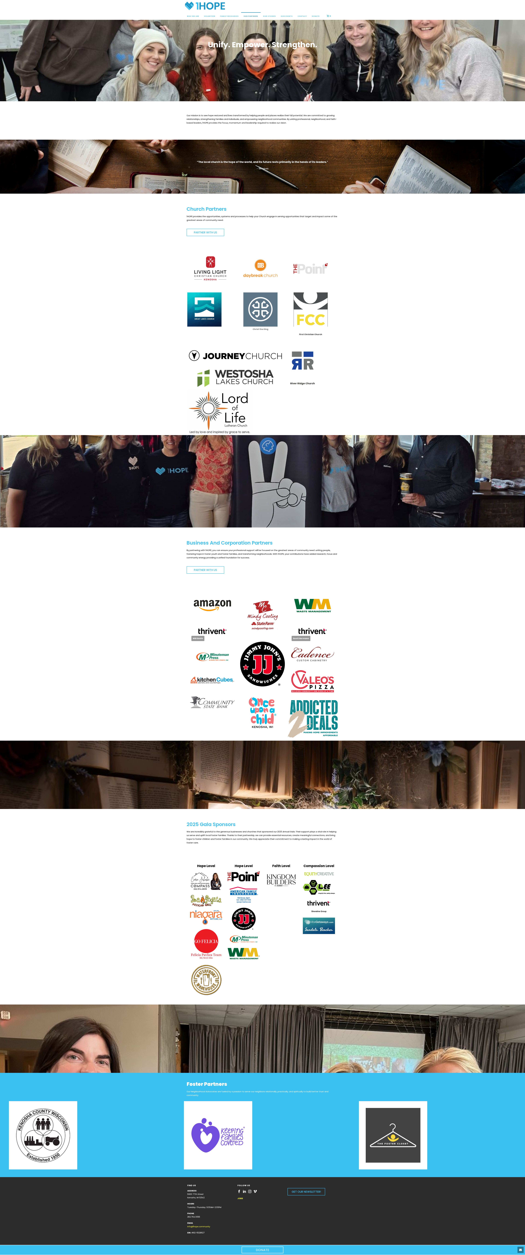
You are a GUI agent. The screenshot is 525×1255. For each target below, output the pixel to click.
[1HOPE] (205, 6)
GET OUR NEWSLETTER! (306, 1192)
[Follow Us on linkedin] (244, 1191)
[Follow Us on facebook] (239, 1191)
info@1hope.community (198, 1226)
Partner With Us (205, 232)
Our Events (287, 16)
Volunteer (209, 16)
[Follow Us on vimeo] (255, 1191)
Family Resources (229, 16)
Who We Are (193, 16)
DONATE (262, 1250)
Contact (302, 16)
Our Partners (251, 16)
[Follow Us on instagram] (249, 1191)
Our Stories (269, 16)
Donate (316, 16)
